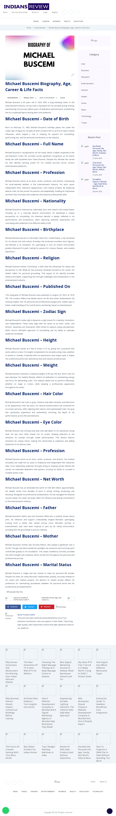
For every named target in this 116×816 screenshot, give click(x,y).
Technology (97, 791)
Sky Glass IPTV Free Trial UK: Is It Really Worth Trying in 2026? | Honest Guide (85, 669)
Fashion (45, 21)
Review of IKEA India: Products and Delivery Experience (66, 752)
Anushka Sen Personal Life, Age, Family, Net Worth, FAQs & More (84, 752)
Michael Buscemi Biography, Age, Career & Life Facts (69, 28)
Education (78, 21)
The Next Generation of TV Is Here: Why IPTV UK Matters (31, 668)
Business (56, 21)
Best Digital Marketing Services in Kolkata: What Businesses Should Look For (67, 671)
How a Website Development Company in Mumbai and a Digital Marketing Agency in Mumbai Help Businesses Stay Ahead (49, 712)
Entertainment (40, 28)
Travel (36, 21)
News (15, 791)
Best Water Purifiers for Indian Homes (30, 749)
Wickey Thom (28, 98)
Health (67, 21)
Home (5, 12)
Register (55, 12)
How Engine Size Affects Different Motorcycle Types (102, 668)
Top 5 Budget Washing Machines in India (48, 751)
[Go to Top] (109, 811)
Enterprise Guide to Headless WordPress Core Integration (101, 705)
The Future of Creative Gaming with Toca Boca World (12, 752)
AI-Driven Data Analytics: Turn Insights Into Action (31, 702)
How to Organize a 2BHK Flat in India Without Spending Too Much (103, 753)
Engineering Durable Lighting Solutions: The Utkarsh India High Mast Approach (67, 707)
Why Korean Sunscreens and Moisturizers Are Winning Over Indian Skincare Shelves (12, 672)
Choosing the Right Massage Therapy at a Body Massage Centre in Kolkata (49, 669)
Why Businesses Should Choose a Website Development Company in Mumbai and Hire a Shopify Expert (85, 711)
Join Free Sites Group (19, 12)
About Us (35, 12)
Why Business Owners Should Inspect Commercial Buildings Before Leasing (12, 708)
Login (45, 12)
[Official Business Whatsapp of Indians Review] (5, 810)
